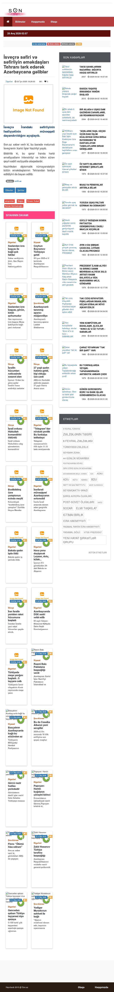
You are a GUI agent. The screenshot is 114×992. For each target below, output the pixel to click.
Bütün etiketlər (98, 552)
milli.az (18, 181)
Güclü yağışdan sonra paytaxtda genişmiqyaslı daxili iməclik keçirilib (93, 225)
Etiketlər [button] (9, 190)
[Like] (20, 238)
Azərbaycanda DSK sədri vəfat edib (42, 614)
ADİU (66, 479)
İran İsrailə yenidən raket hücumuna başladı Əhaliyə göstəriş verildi (16, 616)
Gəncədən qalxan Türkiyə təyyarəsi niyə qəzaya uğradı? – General (16, 915)
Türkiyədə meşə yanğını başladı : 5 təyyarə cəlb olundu (15, 677)
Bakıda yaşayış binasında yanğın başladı (89, 91)
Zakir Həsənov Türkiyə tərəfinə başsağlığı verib (42, 851)
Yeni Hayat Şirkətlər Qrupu (79, 540)
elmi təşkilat (86, 508)
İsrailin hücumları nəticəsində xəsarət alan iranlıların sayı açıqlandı (16, 372)
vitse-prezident (93, 532)
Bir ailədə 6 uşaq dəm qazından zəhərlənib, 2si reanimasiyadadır (92, 112)
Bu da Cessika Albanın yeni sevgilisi (42, 725)
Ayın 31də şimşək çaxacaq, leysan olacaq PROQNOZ (90, 247)
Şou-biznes (39, 303)
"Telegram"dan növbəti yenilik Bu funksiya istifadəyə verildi (42, 433)
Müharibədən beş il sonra (75, 474)
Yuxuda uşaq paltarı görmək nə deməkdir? (93, 204)
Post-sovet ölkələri (78, 502)
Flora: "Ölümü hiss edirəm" (16, 845)
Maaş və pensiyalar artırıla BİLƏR (91, 186)
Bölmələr (20, 21)
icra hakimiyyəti (74, 521)
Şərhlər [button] (21, 190)
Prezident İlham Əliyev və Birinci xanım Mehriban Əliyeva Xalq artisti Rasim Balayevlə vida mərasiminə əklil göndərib (93, 274)
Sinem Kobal (33, 201)
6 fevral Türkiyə (71, 428)
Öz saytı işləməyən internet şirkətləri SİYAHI (91, 166)
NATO (100, 502)
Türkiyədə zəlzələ (75, 447)
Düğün (21, 201)
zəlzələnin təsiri (77, 434)
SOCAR (67, 508)
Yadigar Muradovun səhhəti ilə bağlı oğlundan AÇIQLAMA (40, 912)
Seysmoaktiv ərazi (75, 490)
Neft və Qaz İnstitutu (74, 485)
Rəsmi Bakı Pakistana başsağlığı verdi (40, 668)
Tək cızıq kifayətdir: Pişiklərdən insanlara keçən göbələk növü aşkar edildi (93, 303)
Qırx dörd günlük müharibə (77, 468)
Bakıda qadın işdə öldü (15, 552)
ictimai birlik (73, 515)
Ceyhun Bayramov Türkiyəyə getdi (39, 250)
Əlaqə (54, 21)
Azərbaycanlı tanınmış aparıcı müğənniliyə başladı (41, 311)
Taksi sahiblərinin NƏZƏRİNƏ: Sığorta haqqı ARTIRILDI (90, 69)
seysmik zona (71, 452)
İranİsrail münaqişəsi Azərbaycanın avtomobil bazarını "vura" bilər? (41, 494)
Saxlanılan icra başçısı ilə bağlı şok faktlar (16, 250)
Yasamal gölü (71, 532)
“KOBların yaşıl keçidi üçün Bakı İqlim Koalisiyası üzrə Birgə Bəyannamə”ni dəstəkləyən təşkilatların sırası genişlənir (93, 140)
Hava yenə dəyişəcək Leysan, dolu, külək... (41, 555)
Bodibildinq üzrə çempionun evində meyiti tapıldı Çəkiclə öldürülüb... (16, 494)
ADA (91, 474)
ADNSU (84, 479)
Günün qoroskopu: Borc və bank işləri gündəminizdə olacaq (93, 392)
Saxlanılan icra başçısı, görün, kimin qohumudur (16, 311)
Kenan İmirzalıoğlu (14, 205)
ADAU (100, 473)
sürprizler (9, 201)
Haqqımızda (38, 21)
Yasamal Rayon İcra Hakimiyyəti (81, 526)
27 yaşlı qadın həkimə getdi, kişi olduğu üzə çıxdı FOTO (41, 372)
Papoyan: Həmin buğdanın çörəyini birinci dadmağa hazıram (42, 790)
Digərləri (9, 81)
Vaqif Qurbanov (96, 485)
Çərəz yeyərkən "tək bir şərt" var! (92, 349)
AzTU (75, 479)
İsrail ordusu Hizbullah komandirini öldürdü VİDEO (15, 433)
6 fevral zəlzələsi (78, 441)
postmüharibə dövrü (73, 463)
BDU (94, 479)
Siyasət (37, 242)
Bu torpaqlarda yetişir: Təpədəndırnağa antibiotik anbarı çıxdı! (93, 370)
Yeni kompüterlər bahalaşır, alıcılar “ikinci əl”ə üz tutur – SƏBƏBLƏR (92, 327)
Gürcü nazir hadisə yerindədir (14, 785)
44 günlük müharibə (76, 458)
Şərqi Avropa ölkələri (77, 496)
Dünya (11, 364)
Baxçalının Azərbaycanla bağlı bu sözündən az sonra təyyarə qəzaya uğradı (16, 732)
